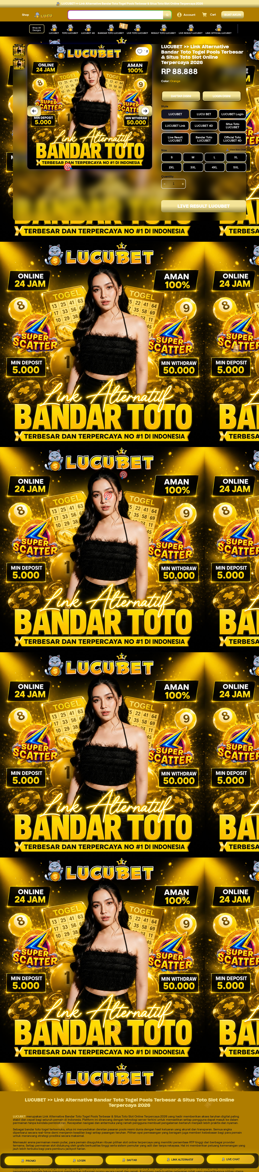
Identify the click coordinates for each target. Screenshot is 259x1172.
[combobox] (115, 15)
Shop (25, 14)
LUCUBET (19, 1116)
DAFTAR (132, 1159)
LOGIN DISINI (222, 96)
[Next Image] (145, 111)
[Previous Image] (34, 111)
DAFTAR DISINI (181, 96)
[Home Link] (48, 15)
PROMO (31, 1160)
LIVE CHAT (233, 1159)
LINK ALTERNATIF (182, 1159)
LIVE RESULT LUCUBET (203, 206)
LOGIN (81, 1159)
